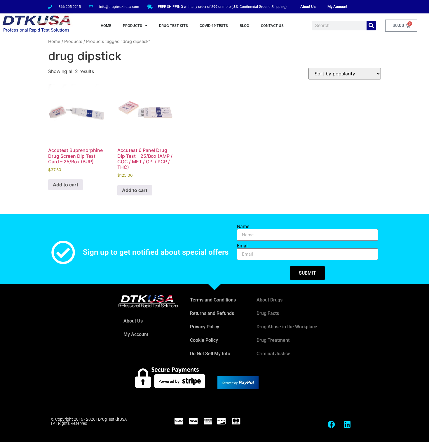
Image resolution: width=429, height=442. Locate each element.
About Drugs (269, 300)
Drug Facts (268, 313)
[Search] (371, 25)
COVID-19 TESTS (214, 25)
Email (243, 246)
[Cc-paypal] (178, 421)
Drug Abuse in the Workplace (287, 327)
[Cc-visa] (193, 421)
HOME (106, 25)
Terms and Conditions (213, 300)
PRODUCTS (132, 25)
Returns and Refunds (212, 313)
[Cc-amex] (208, 421)
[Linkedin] (347, 424)
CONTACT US (272, 25)
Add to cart (65, 185)
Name (243, 226)
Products (73, 41)
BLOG (244, 25)
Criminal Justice (273, 353)
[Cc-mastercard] (236, 421)
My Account (337, 6)
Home (54, 41)
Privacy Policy (204, 327)
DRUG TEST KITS (173, 25)
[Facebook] (331, 424)
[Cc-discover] (221, 421)
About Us (308, 6)
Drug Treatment (273, 340)
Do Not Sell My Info (210, 353)
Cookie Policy (204, 340)
